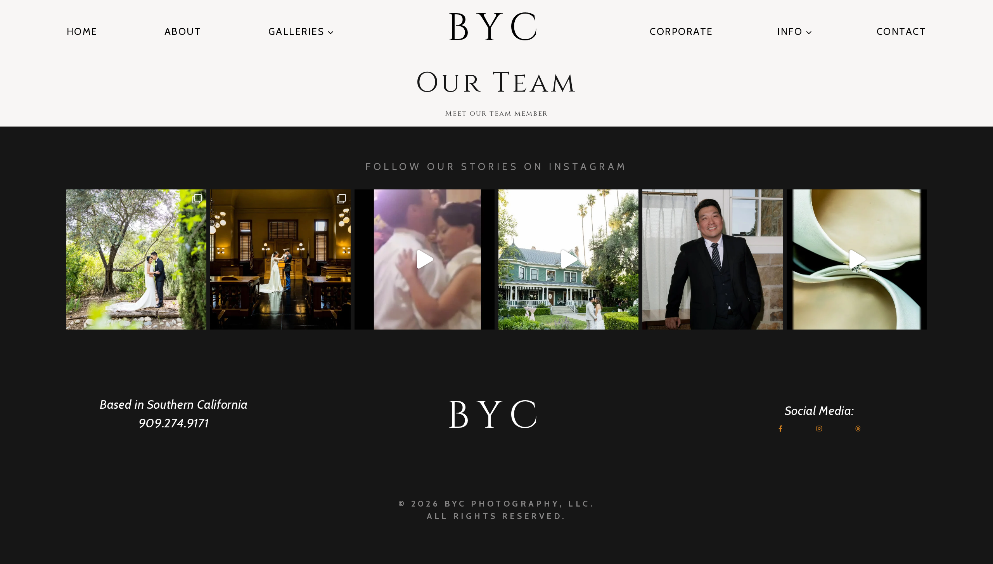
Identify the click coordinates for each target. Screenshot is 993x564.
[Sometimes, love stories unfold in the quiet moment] (857, 259)
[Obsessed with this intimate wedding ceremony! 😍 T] (136, 259)
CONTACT (902, 31)
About (183, 31)
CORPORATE (681, 31)
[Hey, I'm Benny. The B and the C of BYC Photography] (712, 259)
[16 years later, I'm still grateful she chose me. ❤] (425, 259)
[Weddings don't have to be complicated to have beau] (280, 259)
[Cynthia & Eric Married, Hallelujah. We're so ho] (568, 259)
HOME (82, 31)
